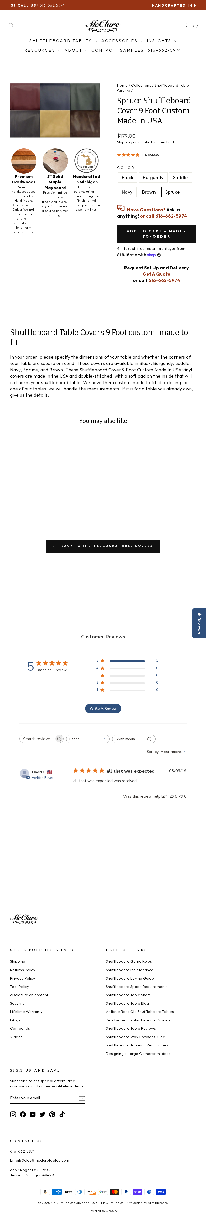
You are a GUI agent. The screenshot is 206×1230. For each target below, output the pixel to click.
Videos (16, 1036)
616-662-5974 (164, 50)
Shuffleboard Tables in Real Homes (137, 1045)
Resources (40, 50)
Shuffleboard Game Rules (129, 961)
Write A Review (103, 708)
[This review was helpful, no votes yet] (172, 796)
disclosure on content (29, 994)
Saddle (180, 177)
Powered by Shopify (102, 1211)
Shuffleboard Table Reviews (131, 1028)
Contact (103, 50)
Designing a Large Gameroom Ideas (138, 1053)
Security (17, 1003)
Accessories (120, 40)
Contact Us (20, 1028)
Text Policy (19, 986)
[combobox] (88, 739)
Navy (127, 192)
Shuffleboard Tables (61, 40)
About (74, 50)
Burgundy (153, 177)
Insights (160, 40)
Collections (141, 85)
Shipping (124, 142)
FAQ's (15, 1020)
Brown (149, 192)
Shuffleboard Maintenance (130, 969)
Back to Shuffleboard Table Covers (106, 546)
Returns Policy (22, 969)
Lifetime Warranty (26, 1011)
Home (122, 85)
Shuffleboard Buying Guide (130, 978)
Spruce (172, 192)
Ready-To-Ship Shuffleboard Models (138, 1020)
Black (127, 177)
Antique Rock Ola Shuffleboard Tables (140, 1011)
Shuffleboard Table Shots (128, 994)
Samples (132, 50)
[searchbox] (37, 739)
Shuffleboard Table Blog (127, 1003)
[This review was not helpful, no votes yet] (181, 796)
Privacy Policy (22, 978)
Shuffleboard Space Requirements (137, 986)
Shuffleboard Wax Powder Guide (135, 1036)
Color (126, 167)
